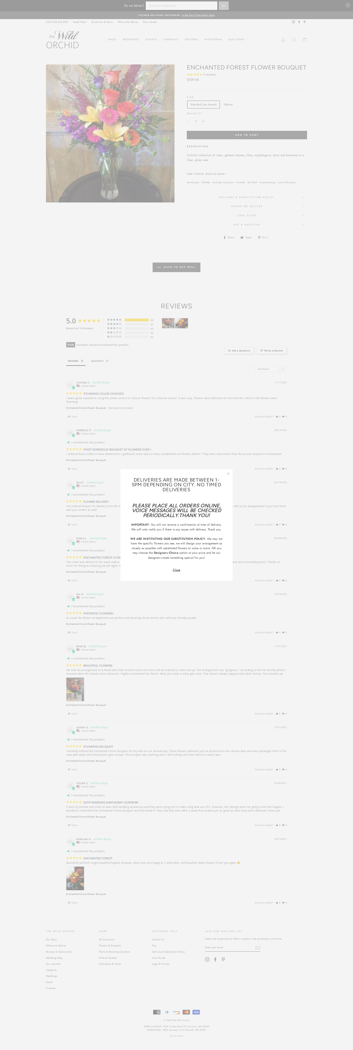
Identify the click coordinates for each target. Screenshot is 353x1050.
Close (176, 570)
